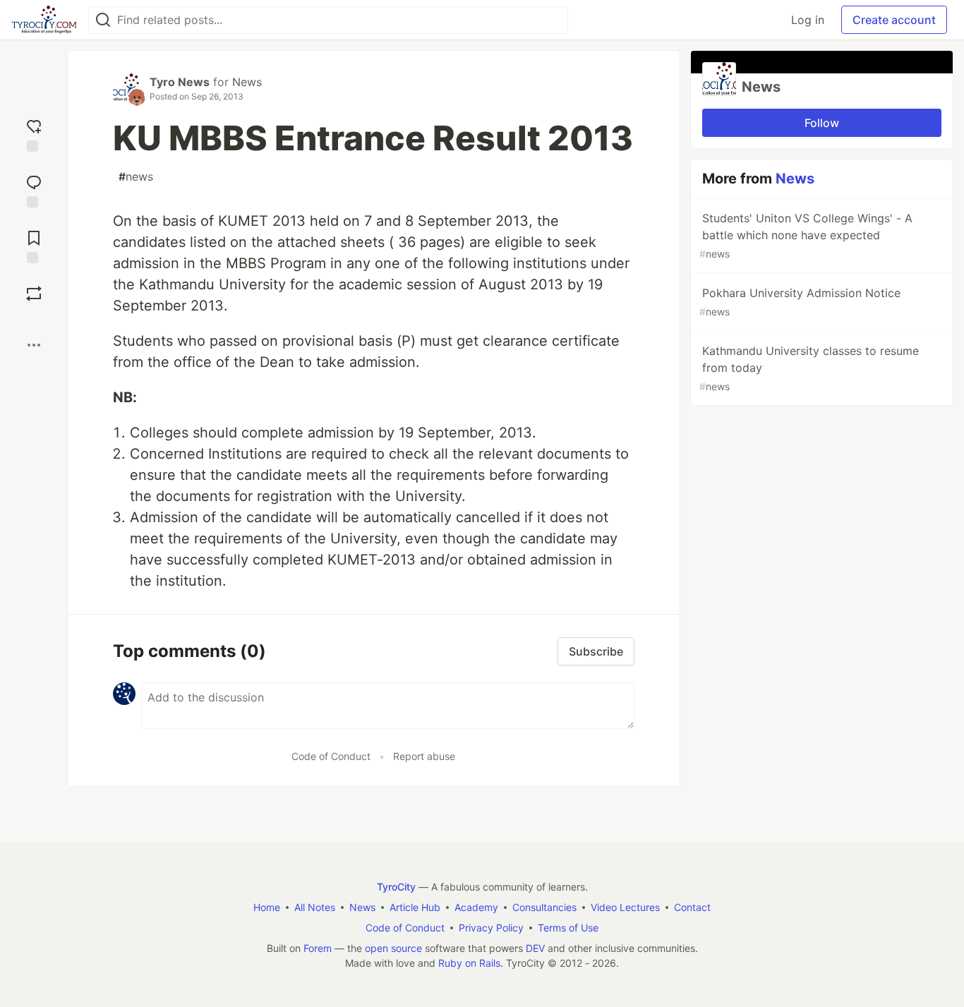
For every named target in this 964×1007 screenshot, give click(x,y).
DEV (535, 948)
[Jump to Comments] (33, 189)
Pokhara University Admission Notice (799, 302)
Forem (317, 948)
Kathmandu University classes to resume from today (809, 368)
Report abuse (424, 756)
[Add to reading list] (33, 245)
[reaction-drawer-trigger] (34, 133)
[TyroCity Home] (44, 20)
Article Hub (415, 907)
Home (266, 907)
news (136, 176)
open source (393, 948)
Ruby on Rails (469, 963)
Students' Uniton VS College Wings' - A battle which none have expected (805, 235)
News (247, 82)
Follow (822, 123)
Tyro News (180, 82)
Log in (807, 20)
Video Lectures (625, 907)
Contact (692, 907)
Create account (894, 20)
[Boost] (33, 293)
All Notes (314, 907)
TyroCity (396, 887)
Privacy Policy (491, 928)
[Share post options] (34, 345)
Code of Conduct (330, 756)
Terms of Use (568, 928)
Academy (476, 907)
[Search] (103, 20)
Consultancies (544, 907)
